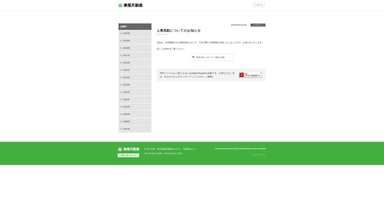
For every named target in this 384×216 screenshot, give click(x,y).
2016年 (126, 63)
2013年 (126, 85)
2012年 (126, 92)
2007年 (126, 129)
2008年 (126, 121)
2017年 (126, 55)
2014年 (126, 77)
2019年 (126, 40)
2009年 (126, 114)
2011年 (126, 99)
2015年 (126, 70)
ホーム (260, 5)
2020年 (126, 33)
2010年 (126, 107)
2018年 (126, 48)
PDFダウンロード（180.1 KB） (211, 57)
